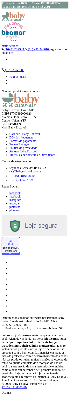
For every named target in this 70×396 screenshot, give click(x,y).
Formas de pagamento (22, 141)
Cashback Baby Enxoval (24, 134)
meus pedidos (10, 45)
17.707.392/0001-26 (14, 387)
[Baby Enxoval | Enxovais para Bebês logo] (14, 20)
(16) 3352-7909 (14, 49)
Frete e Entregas (19, 144)
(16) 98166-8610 (38, 49)
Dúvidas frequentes (21, 137)
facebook (15, 193)
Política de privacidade (23, 147)
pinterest (14, 207)
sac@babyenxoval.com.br (25, 171)
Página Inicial (17, 76)
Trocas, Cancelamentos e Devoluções (32, 154)
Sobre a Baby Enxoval (23, 151)
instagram (15, 200)
